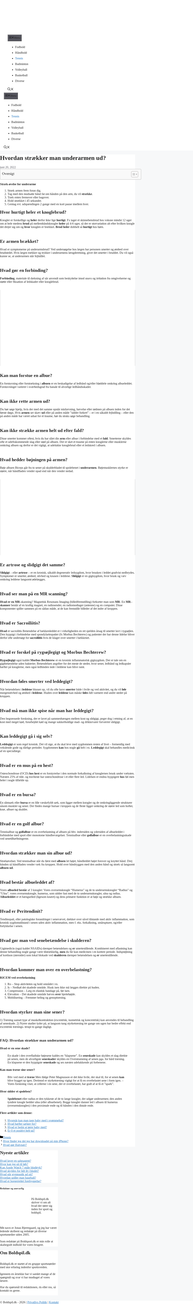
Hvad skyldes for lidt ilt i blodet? (19, 1171)
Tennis (19, 58)
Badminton (21, 64)
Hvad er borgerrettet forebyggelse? (20, 1181)
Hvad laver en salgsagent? (15, 1160)
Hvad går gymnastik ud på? (16, 1174)
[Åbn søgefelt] (11, 89)
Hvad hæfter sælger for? (22, 1123)
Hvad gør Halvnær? (15, 1145)
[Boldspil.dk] (25, 32)
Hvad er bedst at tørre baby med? (27, 1127)
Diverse (19, 81)
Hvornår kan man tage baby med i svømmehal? (36, 1120)
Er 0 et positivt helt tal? (21, 1130)
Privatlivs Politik (37, 1302)
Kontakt (54, 1302)
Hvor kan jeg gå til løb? (14, 1164)
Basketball (21, 75)
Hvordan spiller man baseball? (18, 1177)
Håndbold (21, 52)
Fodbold (20, 47)
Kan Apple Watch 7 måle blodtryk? (21, 1167)
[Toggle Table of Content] (132, 174)
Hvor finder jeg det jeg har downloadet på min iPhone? (35, 1141)
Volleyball (21, 69)
